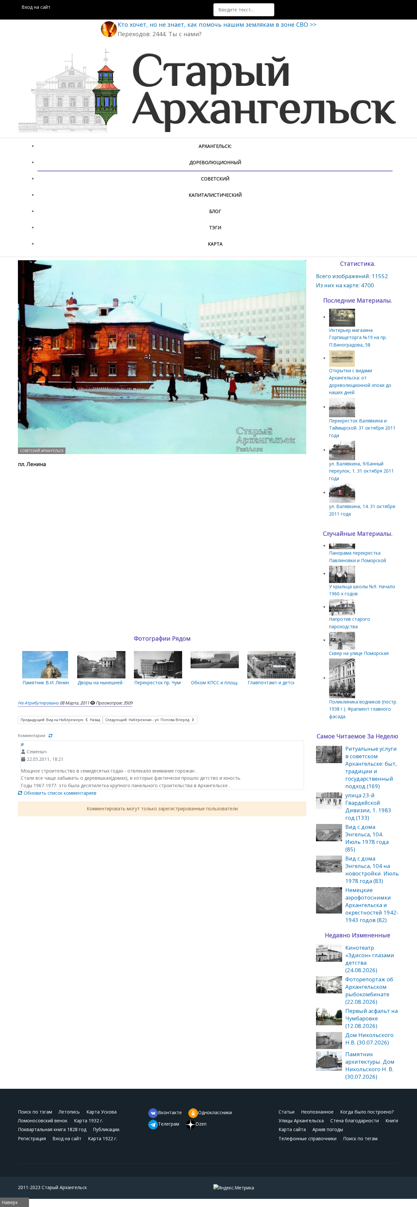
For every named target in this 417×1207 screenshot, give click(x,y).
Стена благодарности (354, 1120)
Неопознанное (317, 1112)
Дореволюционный (215, 162)
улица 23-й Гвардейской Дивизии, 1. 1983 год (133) (368, 806)
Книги (391, 1120)
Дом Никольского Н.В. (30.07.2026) (369, 1038)
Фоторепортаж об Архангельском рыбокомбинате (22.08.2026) (369, 990)
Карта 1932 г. (88, 1120)
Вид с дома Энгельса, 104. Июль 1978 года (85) (367, 838)
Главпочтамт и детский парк (279, 682)
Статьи (287, 1112)
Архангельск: (215, 146)
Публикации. (106, 1129)
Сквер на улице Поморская (359, 653)
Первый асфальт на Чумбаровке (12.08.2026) (371, 1018)
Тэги (215, 227)
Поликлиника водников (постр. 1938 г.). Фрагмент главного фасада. (363, 709)
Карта (215, 244)
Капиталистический (215, 195)
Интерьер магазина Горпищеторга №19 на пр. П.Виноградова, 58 (358, 337)
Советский (215, 179)
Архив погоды (327, 1129)
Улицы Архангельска (301, 1120)
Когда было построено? (367, 1112)
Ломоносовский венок (42, 1120)
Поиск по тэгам (35, 1112)
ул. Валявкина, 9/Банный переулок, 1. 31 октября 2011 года (361, 471)
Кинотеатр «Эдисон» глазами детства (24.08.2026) (369, 959)
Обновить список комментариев (59, 793)
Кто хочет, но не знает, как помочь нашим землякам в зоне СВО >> (217, 24)
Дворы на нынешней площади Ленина (119, 682)
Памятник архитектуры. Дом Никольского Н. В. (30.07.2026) (370, 1065)
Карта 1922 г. (102, 1138)
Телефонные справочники (308, 1138)
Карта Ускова (101, 1112)
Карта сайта (292, 1129)
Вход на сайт (36, 7)
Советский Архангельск (42, 450)
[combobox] (243, 9)
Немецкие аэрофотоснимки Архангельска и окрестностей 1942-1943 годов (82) (371, 905)
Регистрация (32, 1138)
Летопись (69, 1112)
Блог (215, 211)
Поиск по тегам (360, 1138)
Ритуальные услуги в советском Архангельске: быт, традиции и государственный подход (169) (371, 767)
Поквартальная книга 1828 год (52, 1129)
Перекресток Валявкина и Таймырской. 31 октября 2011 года (362, 428)
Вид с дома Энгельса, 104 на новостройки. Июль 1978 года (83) (372, 870)
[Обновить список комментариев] (50, 735)
